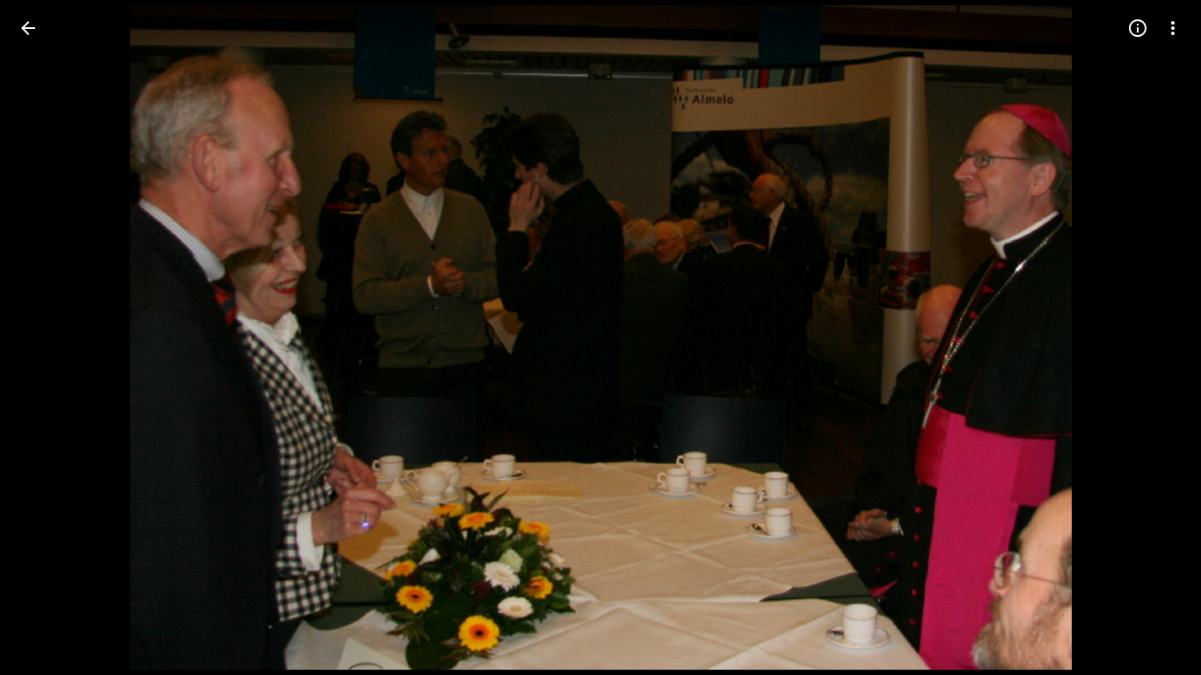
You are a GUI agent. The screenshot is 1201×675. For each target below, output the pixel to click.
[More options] (1172, 28)
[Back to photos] (28, 28)
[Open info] (1137, 28)
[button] (49, 337)
